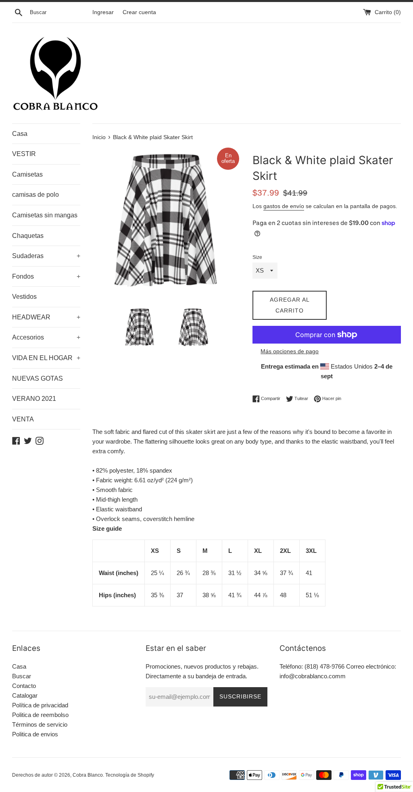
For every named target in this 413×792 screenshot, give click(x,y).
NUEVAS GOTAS (37, 378)
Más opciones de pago (290, 351)
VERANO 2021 (34, 398)
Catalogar (25, 695)
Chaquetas (28, 235)
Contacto (24, 685)
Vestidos (24, 296)
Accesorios (46, 337)
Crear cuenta (139, 12)
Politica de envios (35, 734)
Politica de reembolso (40, 714)
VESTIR (24, 153)
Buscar (21, 676)
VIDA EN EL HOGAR (46, 357)
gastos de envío (283, 206)
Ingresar (103, 12)
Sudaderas (46, 255)
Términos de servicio (39, 724)
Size (257, 257)
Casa (19, 133)
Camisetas (27, 174)
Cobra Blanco (88, 775)
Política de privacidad (40, 705)
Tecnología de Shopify (129, 775)
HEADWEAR (46, 317)
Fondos (46, 276)
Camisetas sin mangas (44, 215)
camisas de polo (35, 194)
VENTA (23, 419)
